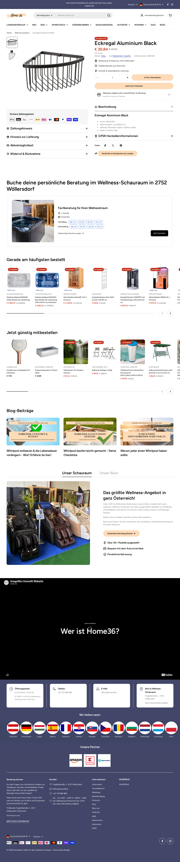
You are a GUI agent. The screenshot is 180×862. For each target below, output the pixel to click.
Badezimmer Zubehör (122, 56)
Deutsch (131, 4)
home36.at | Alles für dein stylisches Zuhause (32, 850)
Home (9, 33)
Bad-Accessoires (22, 33)
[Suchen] (108, 15)
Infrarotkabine (70, 294)
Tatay (103, 56)
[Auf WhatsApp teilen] (113, 145)
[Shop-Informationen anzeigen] (169, 95)
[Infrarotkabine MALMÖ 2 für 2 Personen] (76, 279)
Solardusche (69, 367)
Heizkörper (96, 294)
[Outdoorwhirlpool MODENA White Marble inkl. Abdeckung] (19, 279)
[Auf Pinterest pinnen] (121, 145)
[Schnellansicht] (27, 272)
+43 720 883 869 (60, 793)
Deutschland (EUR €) (152, 4)
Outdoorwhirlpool (15, 294)
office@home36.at (60, 789)
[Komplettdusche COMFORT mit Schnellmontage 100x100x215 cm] (132, 279)
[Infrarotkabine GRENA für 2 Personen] (161, 279)
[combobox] (73, 15)
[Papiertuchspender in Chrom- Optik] (47, 352)
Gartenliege (154, 367)
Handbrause (12, 367)
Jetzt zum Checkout (134, 86)
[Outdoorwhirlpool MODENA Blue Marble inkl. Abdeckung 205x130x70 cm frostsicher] (47, 279)
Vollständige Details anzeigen (69, 233)
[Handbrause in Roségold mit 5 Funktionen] (19, 352)
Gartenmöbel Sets (99, 367)
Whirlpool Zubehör (128, 367)
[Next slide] (170, 313)
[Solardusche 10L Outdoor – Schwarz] (76, 352)
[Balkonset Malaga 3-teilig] (104, 352)
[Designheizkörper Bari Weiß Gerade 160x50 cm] (104, 279)
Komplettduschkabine (129, 294)
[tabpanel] (90, 523)
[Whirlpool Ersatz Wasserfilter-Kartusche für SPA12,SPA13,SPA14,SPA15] (132, 352)
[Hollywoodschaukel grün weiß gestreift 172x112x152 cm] (161, 352)
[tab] (77, 473)
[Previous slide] (162, 313)
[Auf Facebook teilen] (105, 145)
